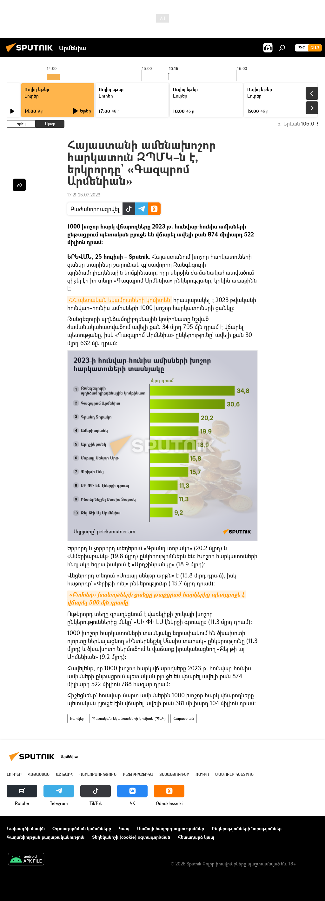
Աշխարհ (64, 774)
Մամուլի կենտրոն (234, 774)
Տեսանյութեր (174, 774)
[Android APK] (26, 860)
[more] (19, 185)
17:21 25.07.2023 (83, 195)
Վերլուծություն (97, 774)
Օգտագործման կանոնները (81, 828)
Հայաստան (183, 718)
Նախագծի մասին (26, 828)
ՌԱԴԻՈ (202, 774)
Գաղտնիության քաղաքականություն (45, 837)
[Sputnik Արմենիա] (31, 53)
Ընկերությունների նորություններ (247, 828)
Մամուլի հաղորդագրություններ (170, 828)
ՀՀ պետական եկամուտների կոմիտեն (119, 300)
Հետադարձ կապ (196, 837)
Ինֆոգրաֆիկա (138, 774)
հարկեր (77, 718)
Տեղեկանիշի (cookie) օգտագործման (131, 837)
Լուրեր (31, 96)
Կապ (124, 828)
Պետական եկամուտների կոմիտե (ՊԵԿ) (129, 718)
